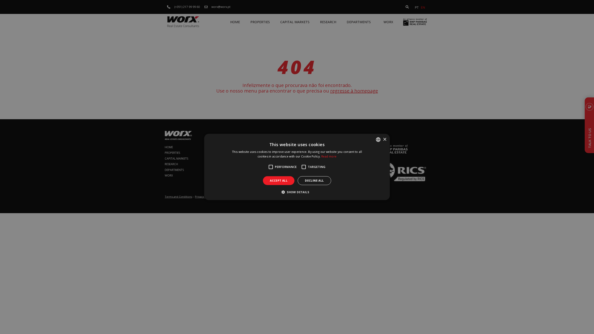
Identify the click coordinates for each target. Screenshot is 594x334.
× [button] (384, 139)
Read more (329, 156)
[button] (297, 192)
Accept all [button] (278, 181)
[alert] (297, 167)
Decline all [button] (314, 181)
